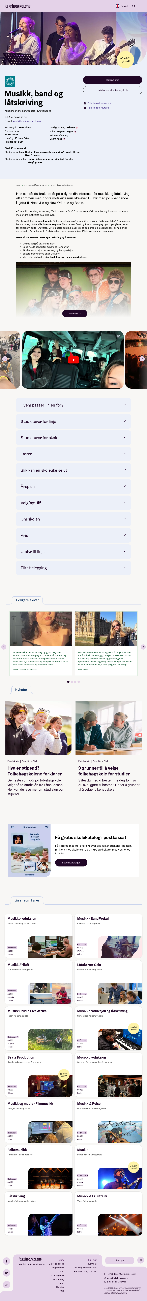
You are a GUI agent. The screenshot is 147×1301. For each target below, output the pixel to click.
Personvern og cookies (85, 1271)
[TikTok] (6, 1284)
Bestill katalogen (71, 862)
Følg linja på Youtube (98, 107)
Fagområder (58, 1267)
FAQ (62, 1291)
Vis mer (73, 313)
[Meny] (140, 5)
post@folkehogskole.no (117, 1278)
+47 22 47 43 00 (114, 1274)
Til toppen (119, 1260)
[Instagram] (6, 1273)
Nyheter (60, 1287)
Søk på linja (112, 80)
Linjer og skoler (56, 1263)
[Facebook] (6, 1261)
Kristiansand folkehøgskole (113, 90)
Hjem (18, 185)
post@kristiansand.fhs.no (27, 121)
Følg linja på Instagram (99, 103)
